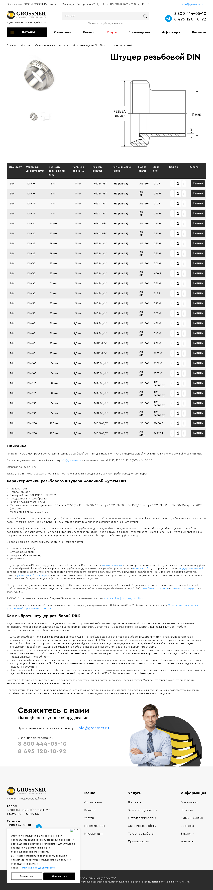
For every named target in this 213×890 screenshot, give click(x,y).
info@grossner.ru (192, 4)
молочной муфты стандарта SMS (123, 598)
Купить (198, 183)
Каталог (89, 32)
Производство (139, 32)
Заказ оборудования (143, 810)
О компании (62, 32)
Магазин (25, 45)
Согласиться (59, 876)
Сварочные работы (142, 825)
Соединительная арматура (51, 45)
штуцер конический (191, 568)
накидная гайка (142, 568)
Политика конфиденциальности (37, 868)
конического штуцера (184, 588)
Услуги (112, 32)
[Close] (74, 830)
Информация (171, 32)
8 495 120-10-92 (190, 19)
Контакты (199, 32)
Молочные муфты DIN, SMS (89, 45)
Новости (187, 810)
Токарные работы (141, 833)
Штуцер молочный (121, 45)
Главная (11, 45)
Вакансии (187, 833)
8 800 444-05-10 (190, 14)
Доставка (134, 802)
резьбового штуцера (155, 588)
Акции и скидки (192, 817)
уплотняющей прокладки (32, 575)
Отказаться (26, 876)
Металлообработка (142, 817)
